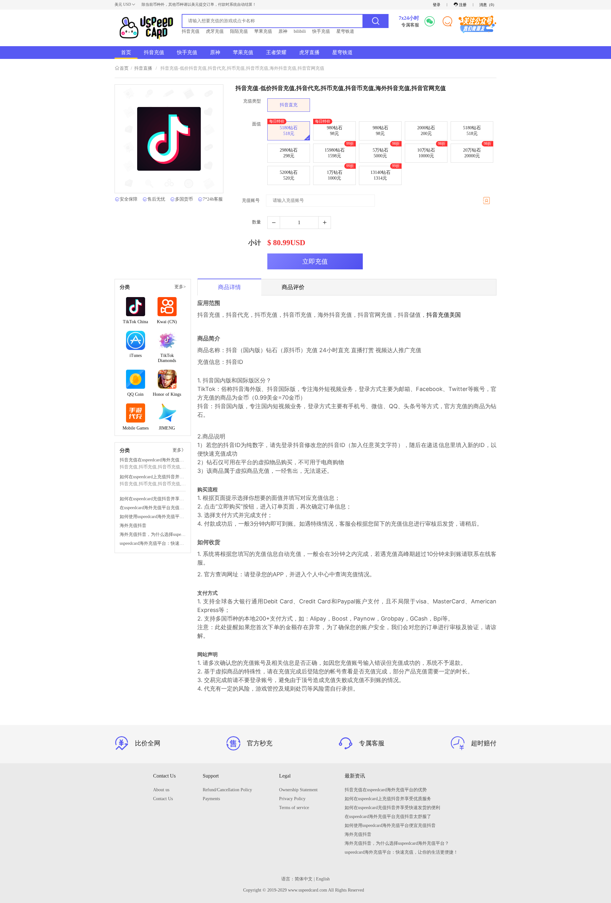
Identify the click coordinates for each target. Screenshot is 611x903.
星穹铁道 (345, 31)
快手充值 (321, 31)
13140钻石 (385, 173)
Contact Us (163, 798)
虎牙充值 (215, 31)
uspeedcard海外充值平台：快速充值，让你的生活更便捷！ (153, 543)
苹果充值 (263, 31)
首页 (126, 52)
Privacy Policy (292, 798)
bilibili (300, 31)
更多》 (179, 450)
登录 (436, 5)
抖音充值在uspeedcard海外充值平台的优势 (153, 460)
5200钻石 (289, 175)
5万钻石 (386, 151)
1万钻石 (340, 173)
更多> (180, 286)
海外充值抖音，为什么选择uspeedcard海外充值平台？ (153, 534)
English (323, 879)
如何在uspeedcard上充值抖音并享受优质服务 (153, 476)
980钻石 (328, 128)
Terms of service (294, 807)
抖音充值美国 (443, 314)
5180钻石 (283, 128)
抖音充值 (191, 31)
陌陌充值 (239, 31)
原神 (282, 31)
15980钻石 (339, 151)
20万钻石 (477, 151)
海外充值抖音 (133, 525)
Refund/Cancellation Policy (227, 789)
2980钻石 (289, 153)
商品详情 (229, 287)
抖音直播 (143, 68)
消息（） (487, 5)
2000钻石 (426, 130)
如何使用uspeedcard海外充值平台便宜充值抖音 (153, 516)
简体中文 (304, 879)
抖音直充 (289, 105)
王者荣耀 (276, 52)
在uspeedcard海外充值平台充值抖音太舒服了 (153, 507)
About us (161, 789)
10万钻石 (431, 151)
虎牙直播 (309, 52)
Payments (211, 798)
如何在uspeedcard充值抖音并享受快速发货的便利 (153, 498)
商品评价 (293, 287)
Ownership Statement (298, 789)
